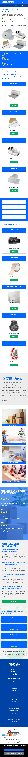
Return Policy (14, 721)
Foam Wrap (14, 168)
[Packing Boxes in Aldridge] (14, 416)
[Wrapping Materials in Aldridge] (14, 454)
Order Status (14, 690)
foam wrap (11, 387)
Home (3, 69)
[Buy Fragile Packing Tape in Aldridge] (14, 354)
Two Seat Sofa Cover (14, 229)
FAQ (14, 683)
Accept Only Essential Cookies (14, 753)
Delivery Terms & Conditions (14, 719)
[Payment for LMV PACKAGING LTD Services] (14, 734)
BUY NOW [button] (14, 105)
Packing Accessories (14, 482)
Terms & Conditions (14, 717)
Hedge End (14, 706)
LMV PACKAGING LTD (18, 737)
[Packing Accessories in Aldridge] (14, 473)
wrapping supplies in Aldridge (17, 390)
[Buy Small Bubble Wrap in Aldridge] (14, 94)
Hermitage (14, 699)
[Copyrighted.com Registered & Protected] (14, 730)
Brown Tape (14, 258)
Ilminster (14, 703)
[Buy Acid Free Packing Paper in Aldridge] (14, 122)
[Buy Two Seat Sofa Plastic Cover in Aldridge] (14, 240)
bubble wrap (17, 385)
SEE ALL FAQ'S (14, 601)
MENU (23, 2)
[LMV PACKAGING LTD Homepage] (8, 2)
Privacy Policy (22, 747)
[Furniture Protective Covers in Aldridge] (14, 435)
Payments (14, 688)
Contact (14, 681)
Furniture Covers (14, 444)
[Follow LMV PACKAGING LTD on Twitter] (13, 674)
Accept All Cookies (14, 750)
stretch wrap (5, 389)
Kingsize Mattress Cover (14, 286)
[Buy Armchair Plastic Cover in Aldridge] (14, 325)
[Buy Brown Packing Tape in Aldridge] (14, 269)
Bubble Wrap (14, 83)
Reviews (14, 686)
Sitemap (14, 693)
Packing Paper (14, 111)
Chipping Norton (14, 710)
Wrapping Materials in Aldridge (10, 71)
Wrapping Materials (9, 69)
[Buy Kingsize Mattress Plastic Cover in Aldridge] (14, 297)
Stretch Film (14, 140)
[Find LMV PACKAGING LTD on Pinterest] (16, 674)
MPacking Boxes (14, 425)
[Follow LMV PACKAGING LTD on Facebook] (11, 674)
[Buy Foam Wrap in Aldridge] (14, 179)
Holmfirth (14, 701)
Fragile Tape (14, 343)
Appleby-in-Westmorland (14, 708)
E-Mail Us (14, 669)
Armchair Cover (14, 314)
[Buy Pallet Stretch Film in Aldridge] (14, 151)
